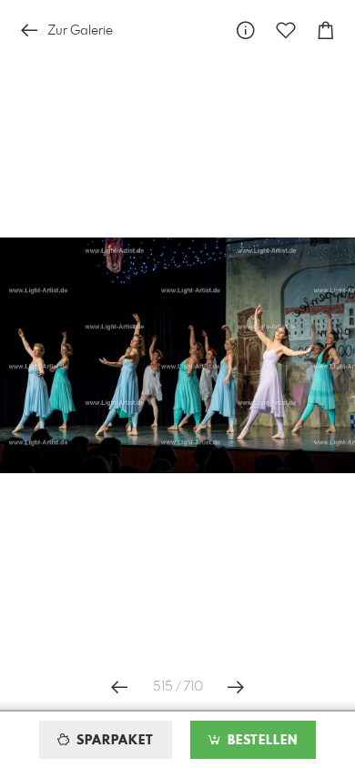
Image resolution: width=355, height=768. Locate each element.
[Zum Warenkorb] (326, 30)
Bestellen (260, 740)
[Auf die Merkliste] (286, 30)
